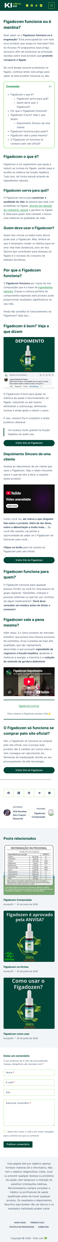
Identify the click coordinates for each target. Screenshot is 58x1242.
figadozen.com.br (29, 705)
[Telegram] (39, 793)
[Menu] (51, 5)
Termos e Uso (37, 1222)
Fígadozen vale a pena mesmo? (29, 135)
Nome (10, 1072)
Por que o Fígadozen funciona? (29, 110)
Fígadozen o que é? (22, 94)
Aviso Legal (20, 1222)
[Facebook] (9, 793)
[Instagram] (27, 5)
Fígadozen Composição (18, 899)
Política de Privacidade (21, 1227)
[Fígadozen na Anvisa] (29, 936)
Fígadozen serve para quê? (32, 98)
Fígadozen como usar (17, 1033)
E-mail (10, 1082)
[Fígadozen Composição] (29, 869)
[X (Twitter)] (19, 793)
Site (8, 1092)
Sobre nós (43, 1227)
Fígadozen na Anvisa (16, 966)
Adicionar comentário (18, 1103)
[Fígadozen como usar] (29, 1003)
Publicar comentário (18, 1144)
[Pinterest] (32, 5)
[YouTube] (41, 5)
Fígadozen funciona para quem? (29, 131)
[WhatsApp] (49, 793)
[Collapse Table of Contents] (50, 86)
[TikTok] (36, 5)
